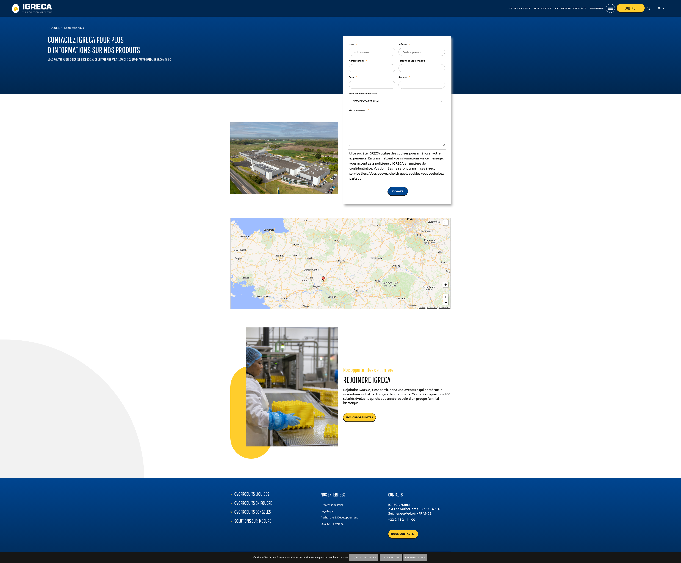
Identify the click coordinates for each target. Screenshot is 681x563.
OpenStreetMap (444, 308)
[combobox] (397, 102)
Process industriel (332, 505)
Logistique (327, 511)
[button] (323, 280)
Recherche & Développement (339, 518)
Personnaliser (415, 558)
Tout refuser (390, 558)
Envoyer (397, 192)
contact (629, 7)
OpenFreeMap (432, 308)
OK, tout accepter (363, 558)
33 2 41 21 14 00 (402, 520)
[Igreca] (32, 8)
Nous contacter (403, 534)
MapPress (422, 308)
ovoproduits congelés (252, 512)
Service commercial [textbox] (366, 101)
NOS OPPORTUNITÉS (359, 418)
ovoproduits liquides (251, 495)
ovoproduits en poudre (253, 504)
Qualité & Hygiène (332, 524)
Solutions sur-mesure (252, 522)
